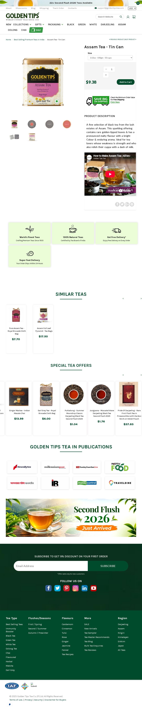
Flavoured (11, 657)
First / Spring (35, 624)
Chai (23, 30)
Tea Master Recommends (96, 637)
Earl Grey (10, 670)
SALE (86, 624)
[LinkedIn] (84, 588)
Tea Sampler (90, 633)
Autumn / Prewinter (38, 633)
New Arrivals (90, 628)
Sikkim (121, 641)
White (93, 24)
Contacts (72, 8)
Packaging (54, 24)
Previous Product (117, 39)
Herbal (9, 661)
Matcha (9, 665)
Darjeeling (123, 624)
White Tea (10, 644)
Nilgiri (121, 633)
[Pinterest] (66, 588)
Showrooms (21, 8)
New (8, 24)
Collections (21, 24)
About (9, 8)
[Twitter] (57, 588)
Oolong (12, 30)
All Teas (121, 650)
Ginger (65, 641)
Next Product (130, 39)
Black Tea (10, 635)
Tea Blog (88, 641)
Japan (121, 645)
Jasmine (66, 645)
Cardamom (67, 624)
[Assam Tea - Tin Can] (43, 82)
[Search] (120, 16)
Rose (64, 637)
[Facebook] (48, 588)
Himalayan (123, 637)
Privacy (28, 699)
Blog (33, 8)
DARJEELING (107, 24)
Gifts (38, 24)
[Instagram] (75, 588)
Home (8, 39)
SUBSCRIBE (108, 566)
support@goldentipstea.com (110, 8)
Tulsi (64, 633)
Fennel (65, 650)
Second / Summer (37, 628)
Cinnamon (67, 628)
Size (90, 53)
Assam (122, 24)
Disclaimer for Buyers (55, 699)
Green (82, 24)
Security (38, 699)
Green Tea (10, 640)
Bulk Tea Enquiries (93, 645)
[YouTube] (93, 588)
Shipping (44, 8)
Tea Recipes (67, 654)
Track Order (58, 8)
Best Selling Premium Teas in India (29, 39)
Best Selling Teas (14, 624)
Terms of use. (16, 699)
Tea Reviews (90, 650)
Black (70, 24)
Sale (38, 30)
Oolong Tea (11, 648)
